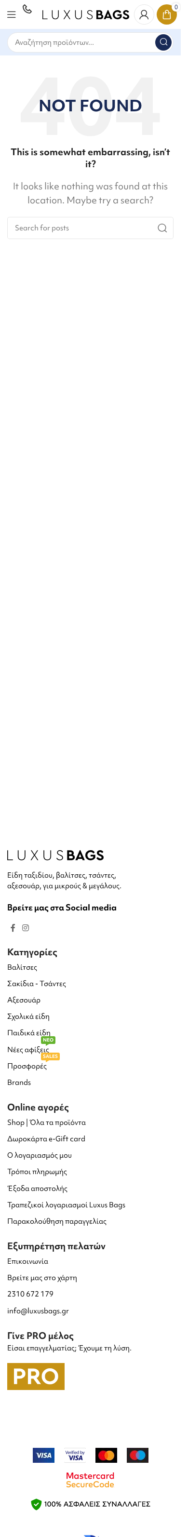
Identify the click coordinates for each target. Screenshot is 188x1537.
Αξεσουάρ (23, 1000)
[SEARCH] (163, 42)
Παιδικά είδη (29, 1033)
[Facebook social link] (13, 928)
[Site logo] (85, 13)
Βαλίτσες (22, 967)
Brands (19, 1082)
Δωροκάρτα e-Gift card (46, 1139)
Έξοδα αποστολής (37, 1188)
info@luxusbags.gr (38, 1311)
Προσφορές (32, 1064)
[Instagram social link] (25, 928)
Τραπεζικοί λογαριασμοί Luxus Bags (66, 1205)
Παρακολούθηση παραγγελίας (57, 1221)
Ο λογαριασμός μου (39, 1155)
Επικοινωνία (27, 1261)
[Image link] (55, 854)
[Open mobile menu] (11, 14)
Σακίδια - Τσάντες (36, 984)
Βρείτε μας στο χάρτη (42, 1278)
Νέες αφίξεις (30, 1048)
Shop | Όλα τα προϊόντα (46, 1122)
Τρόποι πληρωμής (37, 1171)
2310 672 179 (30, 1294)
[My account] (144, 14)
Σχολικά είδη (28, 1016)
